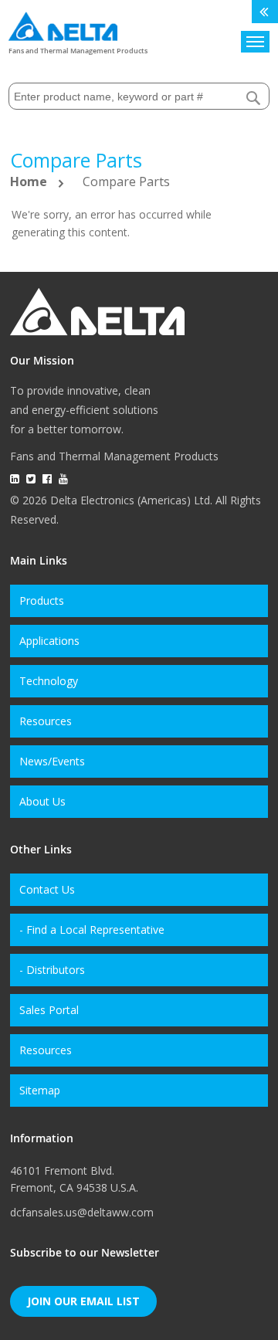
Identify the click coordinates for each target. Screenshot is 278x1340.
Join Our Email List (83, 1301)
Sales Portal (49, 1009)
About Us (42, 801)
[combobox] (139, 96)
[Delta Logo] (62, 22)
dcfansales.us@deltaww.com (82, 1212)
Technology (48, 680)
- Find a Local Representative (91, 929)
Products (41, 600)
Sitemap (39, 1090)
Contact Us (47, 889)
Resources (45, 721)
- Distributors (52, 969)
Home (30, 181)
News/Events (52, 761)
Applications (49, 640)
